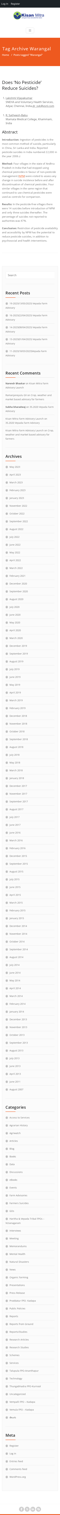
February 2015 (18, 910)
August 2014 (16, 957)
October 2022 (17, 513)
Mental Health (17, 1254)
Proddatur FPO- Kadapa (23, 1300)
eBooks (13, 1179)
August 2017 (16, 809)
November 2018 (18, 723)
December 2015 (18, 856)
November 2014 (18, 933)
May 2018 (15, 762)
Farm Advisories (18, 1195)
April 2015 (15, 894)
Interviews (15, 1230)
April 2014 (15, 988)
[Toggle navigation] (30, 30)
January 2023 (17, 498)
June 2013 (15, 1066)
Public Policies (17, 1308)
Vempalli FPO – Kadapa (22, 1401)
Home (5, 54)
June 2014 (15, 972)
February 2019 (18, 708)
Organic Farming (19, 1277)
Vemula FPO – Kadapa (22, 1409)
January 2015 (17, 918)
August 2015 (16, 871)
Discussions (16, 1172)
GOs (12, 1210)
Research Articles (19, 1339)
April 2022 (15, 560)
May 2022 (15, 552)
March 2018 (16, 770)
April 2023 (15, 474)
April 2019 (15, 692)
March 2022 (16, 568)
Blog (12, 1148)
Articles (14, 1140)
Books (13, 1156)
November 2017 (18, 793)
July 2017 (15, 817)
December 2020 (18, 583)
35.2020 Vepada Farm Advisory (23, 422)
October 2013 (17, 1034)
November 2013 (18, 1027)
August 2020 (16, 599)
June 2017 (15, 824)
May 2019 (15, 684)
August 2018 (16, 747)
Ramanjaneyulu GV (16, 395)
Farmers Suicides (19, 1203)
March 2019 (16, 700)
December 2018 (18, 715)
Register (14, 1445)
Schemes (15, 1355)
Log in (13, 1453)
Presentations (17, 1285)
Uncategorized (18, 1394)
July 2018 (15, 754)
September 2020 (19, 591)
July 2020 (15, 606)
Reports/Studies (18, 1331)
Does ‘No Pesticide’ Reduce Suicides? (22, 85)
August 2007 (16, 1089)
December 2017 (18, 785)
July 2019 (15, 669)
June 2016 (15, 832)
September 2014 (19, 949)
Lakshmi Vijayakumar (19, 98)
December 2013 (18, 1019)
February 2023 (18, 490)
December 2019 (18, 645)
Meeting (14, 1238)
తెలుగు (13, 1417)
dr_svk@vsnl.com (43, 106)
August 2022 (16, 529)
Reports (14, 1316)
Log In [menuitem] (4, 3)
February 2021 (18, 575)
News (13, 1269)
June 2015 (15, 887)
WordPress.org (18, 1476)
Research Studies (19, 1347)
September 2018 (19, 739)
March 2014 (16, 996)
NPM (21, 176)
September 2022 (19, 521)
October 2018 (17, 731)
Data (12, 1164)
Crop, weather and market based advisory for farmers (30, 434)
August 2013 (16, 1050)
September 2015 (19, 863)
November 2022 (18, 505)
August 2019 (16, 661)
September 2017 (19, 801)
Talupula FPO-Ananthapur (24, 1370)
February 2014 (18, 1003)
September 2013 (19, 1042)
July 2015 (15, 879)
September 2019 (19, 653)
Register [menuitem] (15, 3)
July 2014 (15, 964)
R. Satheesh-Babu (17, 115)
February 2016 (18, 848)
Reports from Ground (21, 1324)
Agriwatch (15, 1133)
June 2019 (15, 677)
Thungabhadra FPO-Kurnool (25, 1386)
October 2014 (17, 941)
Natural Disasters (19, 1261)
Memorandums (18, 1246)
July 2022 (15, 536)
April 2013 (15, 1073)
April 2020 (15, 630)
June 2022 (15, 544)
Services (14, 1362)
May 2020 (15, 622)
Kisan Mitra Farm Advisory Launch (25, 418)
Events (13, 1187)
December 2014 (18, 926)
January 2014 (17, 1011)
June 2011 (15, 1081)
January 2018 (17, 778)
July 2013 (15, 1058)
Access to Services (20, 1117)
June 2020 (15, 614)
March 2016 (16, 840)
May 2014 (15, 980)
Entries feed (16, 1461)
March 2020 (16, 638)
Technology (16, 1378)
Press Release (17, 1292)
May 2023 (15, 466)
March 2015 (16, 902)
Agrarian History (19, 1125)
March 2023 (16, 482)
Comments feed (18, 1469)
